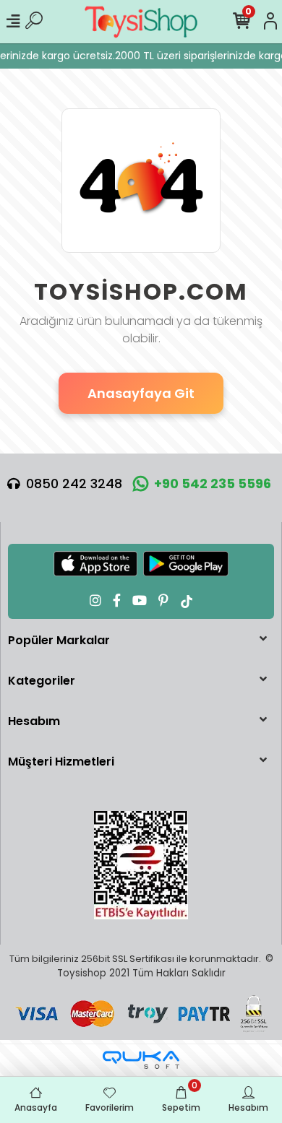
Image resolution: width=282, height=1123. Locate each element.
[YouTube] (139, 600)
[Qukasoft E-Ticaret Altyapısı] (141, 1060)
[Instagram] (95, 600)
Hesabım (34, 721)
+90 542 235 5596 (212, 483)
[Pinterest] (163, 600)
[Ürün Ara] (34, 21)
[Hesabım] (270, 21)
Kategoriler (41, 680)
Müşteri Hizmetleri (61, 761)
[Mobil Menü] (13, 21)
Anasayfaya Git (141, 393)
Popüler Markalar (59, 640)
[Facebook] (117, 600)
